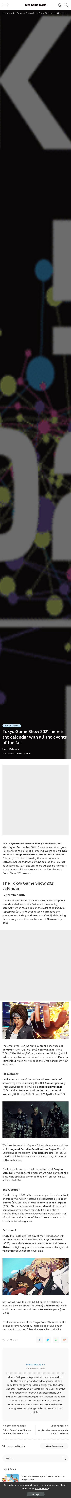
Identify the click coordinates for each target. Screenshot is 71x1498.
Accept (36, 1494)
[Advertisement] (35, 800)
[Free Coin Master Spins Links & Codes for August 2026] (10, 1480)
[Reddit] (64, 1340)
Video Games (11, 726)
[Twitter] (48, 1340)
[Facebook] (39, 1340)
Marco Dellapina (10, 749)
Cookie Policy (42, 1488)
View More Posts (35, 1368)
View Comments (54, 1446)
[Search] (65, 5)
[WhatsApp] (56, 1340)
